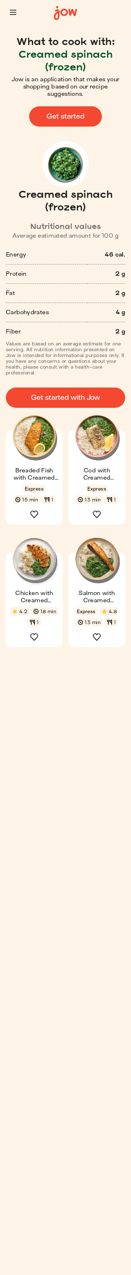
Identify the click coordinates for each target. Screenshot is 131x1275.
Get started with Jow (65, 397)
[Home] (65, 13)
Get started (65, 116)
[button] (13, 12)
